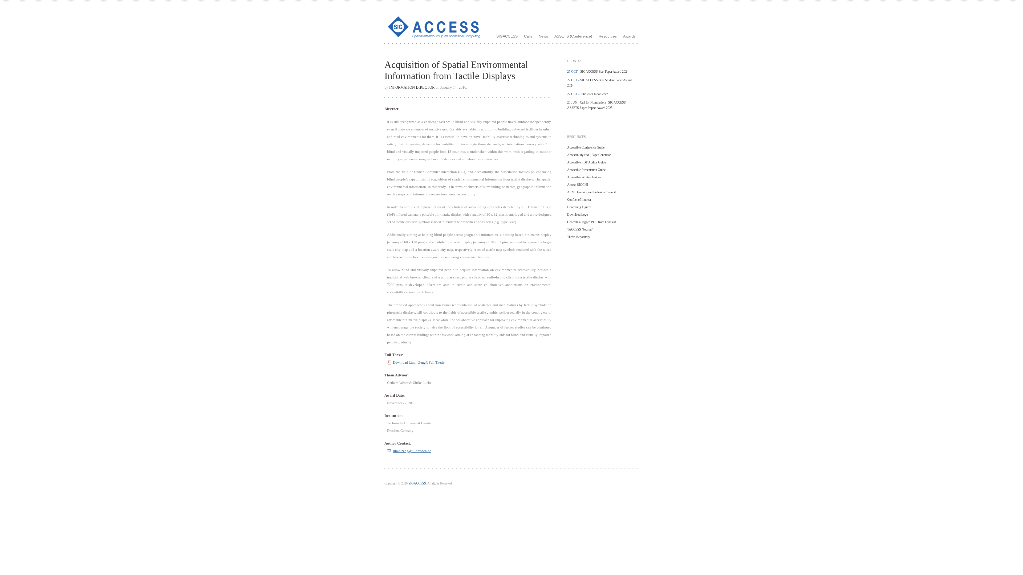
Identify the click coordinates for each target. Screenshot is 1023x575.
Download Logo (577, 214)
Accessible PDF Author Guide (586, 162)
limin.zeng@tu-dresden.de (412, 451)
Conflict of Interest (579, 200)
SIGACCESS (507, 36)
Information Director (412, 87)
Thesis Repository (578, 237)
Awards (629, 36)
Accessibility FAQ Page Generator (589, 155)
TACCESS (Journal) (580, 229)
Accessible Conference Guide (585, 147)
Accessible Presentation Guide (586, 170)
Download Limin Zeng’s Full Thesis (419, 362)
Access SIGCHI (577, 185)
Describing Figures (579, 207)
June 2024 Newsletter (594, 94)
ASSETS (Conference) (573, 36)
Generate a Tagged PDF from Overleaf (591, 222)
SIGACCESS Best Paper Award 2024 (604, 71)
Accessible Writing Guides (584, 177)
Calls (528, 36)
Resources (608, 36)
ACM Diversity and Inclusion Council (591, 192)
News (543, 36)
